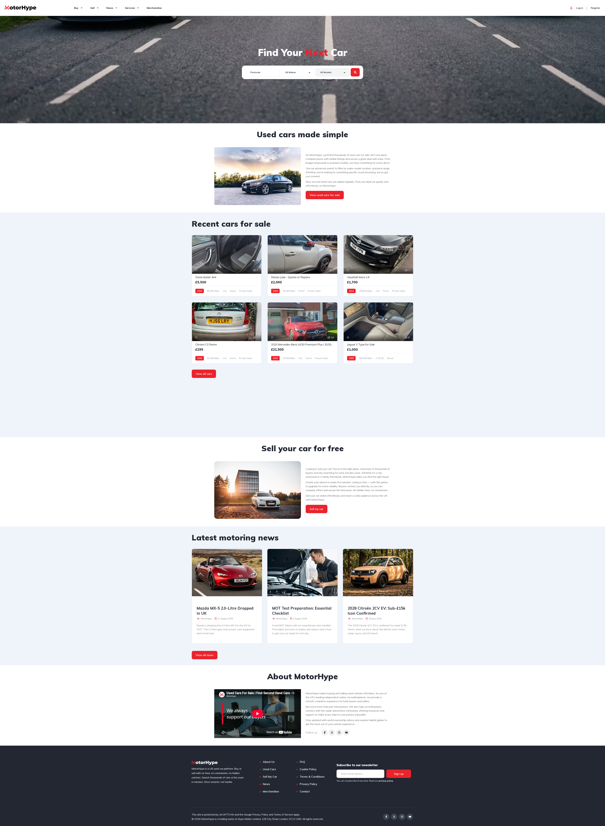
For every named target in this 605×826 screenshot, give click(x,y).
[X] (332, 732)
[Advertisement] (302, 407)
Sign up (398, 773)
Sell (92, 7)
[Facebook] (324, 732)
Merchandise (154, 7)
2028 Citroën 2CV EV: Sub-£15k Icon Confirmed (376, 611)
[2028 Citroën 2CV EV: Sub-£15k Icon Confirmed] (378, 572)
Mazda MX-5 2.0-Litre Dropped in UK (225, 611)
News (109, 7)
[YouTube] (346, 732)
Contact (305, 791)
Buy (76, 7)
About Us (269, 761)
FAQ (302, 761)
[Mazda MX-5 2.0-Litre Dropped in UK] (227, 572)
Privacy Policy (308, 784)
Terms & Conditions (312, 776)
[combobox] (298, 72)
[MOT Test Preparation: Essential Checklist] (302, 572)
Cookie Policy (308, 769)
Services (130, 7)
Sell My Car (270, 776)
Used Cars (269, 769)
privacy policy (386, 781)
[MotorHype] (20, 7)
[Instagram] (339, 732)
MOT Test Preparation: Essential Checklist (301, 611)
